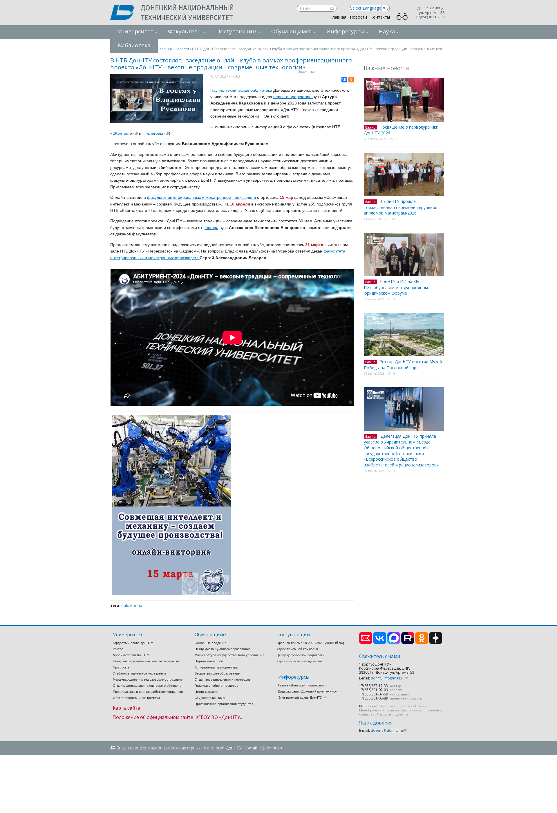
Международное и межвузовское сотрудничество (149, 679)
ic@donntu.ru (273, 748)
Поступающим (236, 31)
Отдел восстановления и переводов (223, 679)
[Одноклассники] (351, 79)
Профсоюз (121, 667)
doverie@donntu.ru (388, 730)
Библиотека (131, 605)
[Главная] (125, 13)
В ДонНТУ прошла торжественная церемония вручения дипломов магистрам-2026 (400, 207)
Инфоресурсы (345, 31)
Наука (387, 31)
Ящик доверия (376, 723)
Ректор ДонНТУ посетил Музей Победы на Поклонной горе (403, 364)
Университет (135, 31)
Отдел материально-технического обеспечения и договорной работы (149, 685)
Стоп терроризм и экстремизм (136, 698)
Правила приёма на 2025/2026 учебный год (310, 643)
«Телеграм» (155, 133)
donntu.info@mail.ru (389, 678)
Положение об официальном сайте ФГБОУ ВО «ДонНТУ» (178, 717)
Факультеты (185, 31)
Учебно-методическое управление (140, 673)
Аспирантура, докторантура (216, 667)
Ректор (118, 649)
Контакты (380, 17)
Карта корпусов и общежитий (299, 661)
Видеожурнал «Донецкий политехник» (307, 691)
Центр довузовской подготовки (300, 655)
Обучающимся (291, 31)
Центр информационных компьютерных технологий (149, 661)
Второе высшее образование (217, 673)
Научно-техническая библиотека (241, 90)
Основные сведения (210, 643)
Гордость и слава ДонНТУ (133, 643)
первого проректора (293, 96)
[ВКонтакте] (344, 79)
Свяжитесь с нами (379, 656)
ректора (210, 227)
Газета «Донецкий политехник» (302, 685)
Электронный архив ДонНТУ (302, 697)
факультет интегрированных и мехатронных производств (201, 197)
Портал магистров (209, 661)
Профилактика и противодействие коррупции (148, 691)
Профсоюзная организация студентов (224, 704)
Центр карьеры (206, 691)
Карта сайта (126, 708)
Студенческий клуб (210, 698)
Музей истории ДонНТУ (131, 655)
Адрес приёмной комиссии (297, 649)
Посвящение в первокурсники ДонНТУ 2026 (401, 130)
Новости (358, 17)
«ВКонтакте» (124, 133)
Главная (338, 17)
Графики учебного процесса (216, 685)
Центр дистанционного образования (223, 649)
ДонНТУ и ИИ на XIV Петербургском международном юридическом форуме (396, 287)
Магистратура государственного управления (229, 655)
